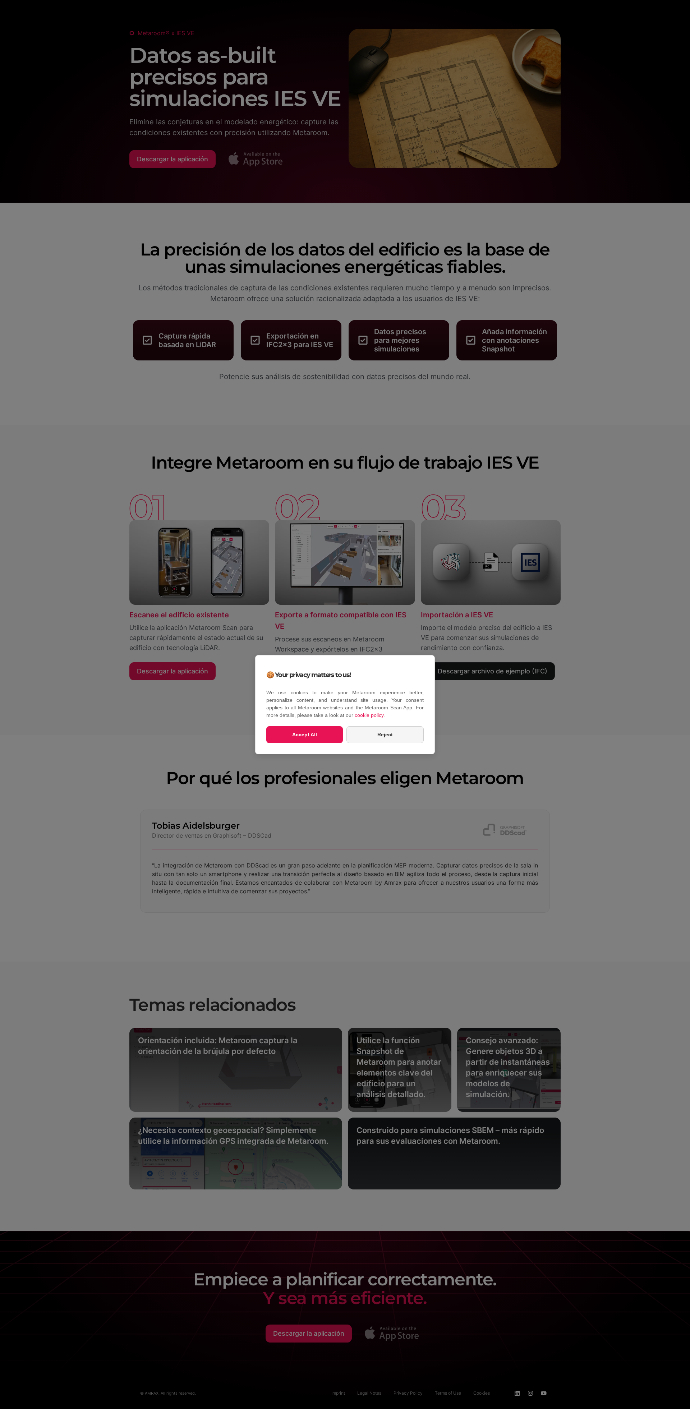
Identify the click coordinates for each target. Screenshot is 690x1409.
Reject (385, 734)
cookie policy (369, 715)
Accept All (304, 734)
